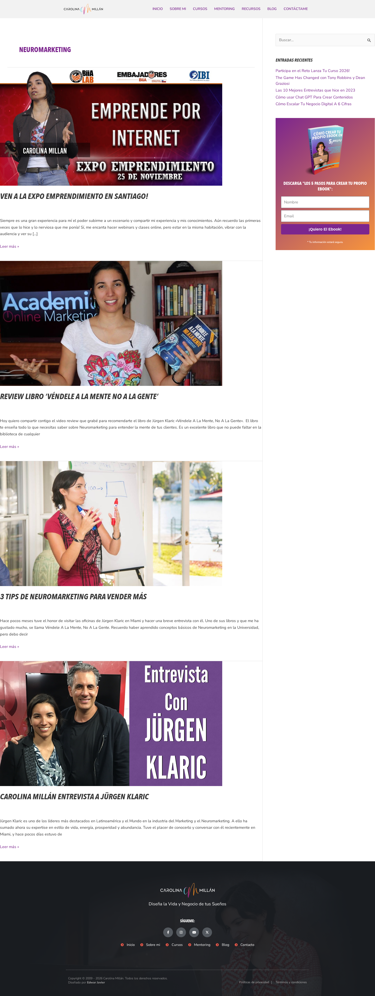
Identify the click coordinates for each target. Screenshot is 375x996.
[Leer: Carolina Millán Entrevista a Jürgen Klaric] (111, 723)
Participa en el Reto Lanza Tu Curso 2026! (313, 70)
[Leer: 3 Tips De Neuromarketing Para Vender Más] (111, 523)
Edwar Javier (96, 982)
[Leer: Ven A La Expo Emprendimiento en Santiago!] (111, 126)
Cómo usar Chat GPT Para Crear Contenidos (314, 97)
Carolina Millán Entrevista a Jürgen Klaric (74, 796)
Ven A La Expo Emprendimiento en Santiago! (74, 196)
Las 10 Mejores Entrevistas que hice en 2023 (315, 90)
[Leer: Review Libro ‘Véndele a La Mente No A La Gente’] (111, 323)
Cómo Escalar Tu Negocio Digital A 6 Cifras (314, 103)
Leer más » (9, 246)
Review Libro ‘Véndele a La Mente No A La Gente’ (79, 396)
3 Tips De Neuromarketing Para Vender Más (73, 596)
